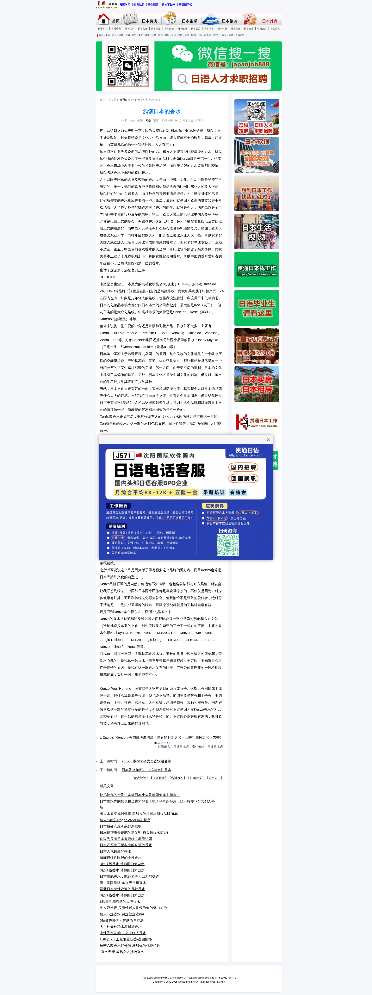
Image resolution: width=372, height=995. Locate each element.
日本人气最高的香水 (115, 851)
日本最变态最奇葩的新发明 (121, 826)
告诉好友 (177, 778)
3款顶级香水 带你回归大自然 (122, 864)
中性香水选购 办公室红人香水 (123, 933)
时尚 (137, 99)
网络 (148, 120)
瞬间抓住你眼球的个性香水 (121, 858)
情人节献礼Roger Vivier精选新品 (125, 820)
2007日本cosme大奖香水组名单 (146, 761)
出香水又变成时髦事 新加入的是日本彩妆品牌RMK (139, 814)
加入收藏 (158, 778)
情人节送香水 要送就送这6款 (122, 914)
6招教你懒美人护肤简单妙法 (122, 920)
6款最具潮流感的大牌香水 (120, 902)
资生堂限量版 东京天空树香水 (123, 883)
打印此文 (196, 778)
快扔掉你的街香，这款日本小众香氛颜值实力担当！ (140, 795)
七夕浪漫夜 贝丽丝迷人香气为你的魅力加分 (133, 908)
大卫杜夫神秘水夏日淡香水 (121, 927)
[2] (159, 742)
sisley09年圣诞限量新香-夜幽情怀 (126, 939)
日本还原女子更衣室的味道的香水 (126, 845)
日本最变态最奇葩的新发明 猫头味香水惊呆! (134, 833)
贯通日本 (125, 99)
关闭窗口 (214, 778)
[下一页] (165, 742)
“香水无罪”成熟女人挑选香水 (122, 952)
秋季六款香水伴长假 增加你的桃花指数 (130, 946)
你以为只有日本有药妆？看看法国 (126, 839)
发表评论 (140, 778)
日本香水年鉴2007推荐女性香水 (146, 770)
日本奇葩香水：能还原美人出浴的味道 (129, 876)
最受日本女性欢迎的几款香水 (122, 889)
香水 (148, 99)
